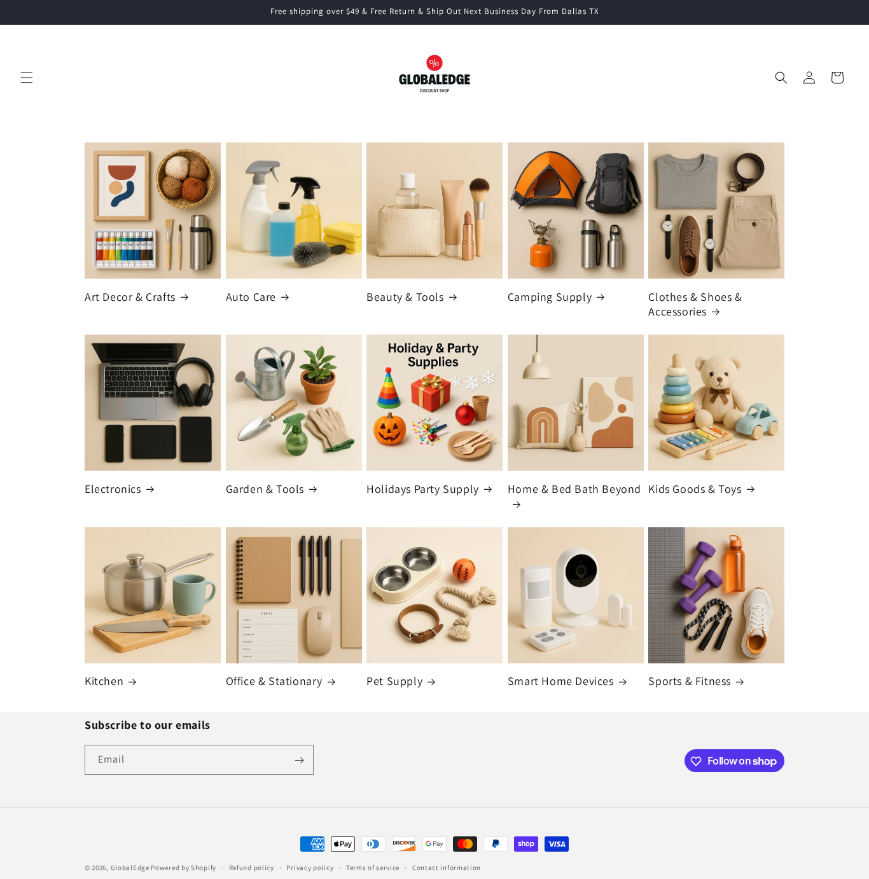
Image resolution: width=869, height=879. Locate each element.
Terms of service (373, 866)
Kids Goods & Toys (694, 488)
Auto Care (251, 296)
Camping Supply (550, 296)
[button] (27, 78)
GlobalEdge (130, 867)
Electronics (113, 488)
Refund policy (251, 866)
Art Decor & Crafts (130, 296)
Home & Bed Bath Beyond (574, 488)
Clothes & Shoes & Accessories (695, 304)
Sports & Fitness (689, 681)
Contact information (446, 866)
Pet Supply (394, 681)
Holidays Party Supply (422, 488)
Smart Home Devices (561, 681)
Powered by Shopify (183, 867)
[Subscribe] (299, 760)
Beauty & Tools (404, 296)
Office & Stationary (274, 681)
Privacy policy (309, 866)
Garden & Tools (265, 488)
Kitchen (104, 681)
